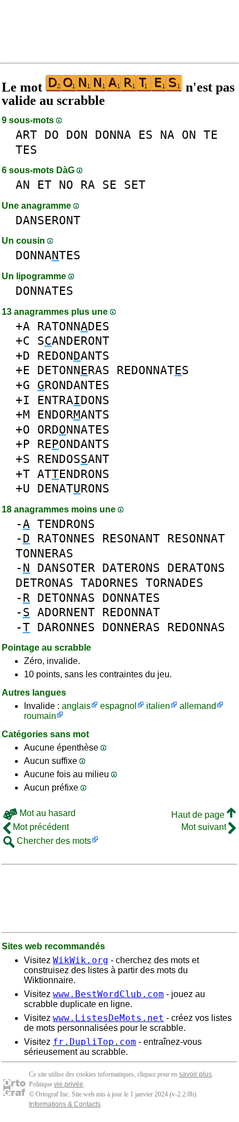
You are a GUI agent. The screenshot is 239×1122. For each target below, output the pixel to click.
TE (210, 135)
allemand (198, 706)
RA (88, 185)
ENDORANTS (73, 414)
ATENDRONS (73, 474)
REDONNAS (196, 627)
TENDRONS (66, 524)
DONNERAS (131, 627)
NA (167, 135)
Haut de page (199, 814)
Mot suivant (204, 827)
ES (145, 135)
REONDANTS (73, 444)
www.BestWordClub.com (108, 994)
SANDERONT (73, 341)
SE (109, 185)
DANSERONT (48, 220)
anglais (76, 706)
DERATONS (196, 568)
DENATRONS (73, 488)
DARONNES (66, 627)
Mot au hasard (46, 813)
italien (158, 706)
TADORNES (109, 583)
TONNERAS (44, 553)
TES (26, 150)
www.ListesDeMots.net (108, 1018)
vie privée (68, 1084)
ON (189, 135)
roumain (40, 716)
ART (26, 135)
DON (77, 135)
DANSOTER (66, 568)
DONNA (113, 135)
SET (135, 185)
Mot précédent (40, 827)
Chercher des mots (52, 841)
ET (44, 185)
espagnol (118, 706)
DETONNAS (66, 598)
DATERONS (131, 568)
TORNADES (174, 583)
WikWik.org (80, 960)
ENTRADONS (73, 400)
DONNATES (48, 255)
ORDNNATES (73, 429)
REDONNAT (131, 612)
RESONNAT (196, 538)
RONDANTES (73, 385)
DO (51, 135)
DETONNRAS (73, 370)
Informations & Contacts (65, 1104)
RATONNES (66, 538)
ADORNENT (66, 612)
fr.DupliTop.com (94, 1042)
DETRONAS (44, 583)
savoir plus (195, 1074)
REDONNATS (153, 370)
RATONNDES (73, 326)
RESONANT (131, 538)
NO (66, 185)
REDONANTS (73, 356)
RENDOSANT (73, 459)
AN (23, 185)
